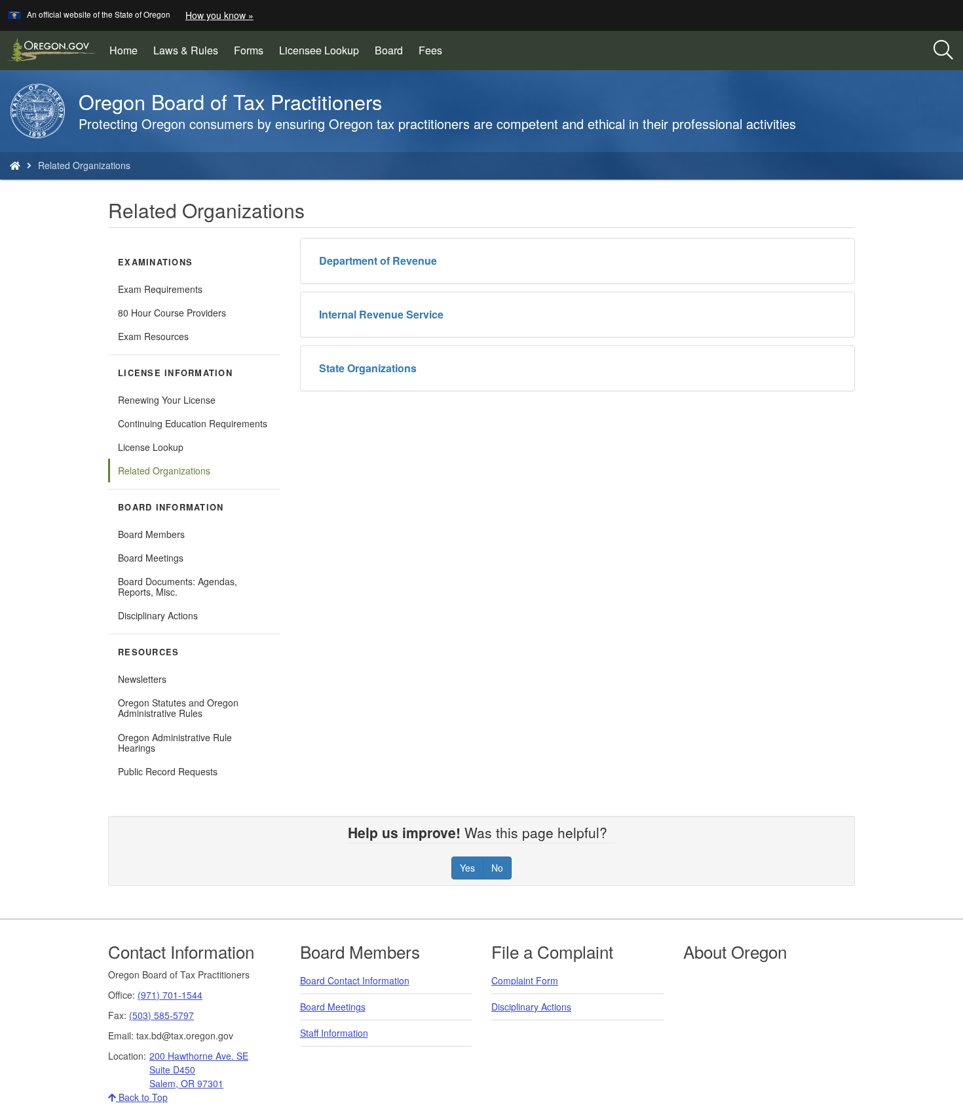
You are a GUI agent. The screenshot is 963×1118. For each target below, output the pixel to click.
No (497, 867)
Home (123, 50)
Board (389, 50)
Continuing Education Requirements (192, 423)
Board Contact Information (354, 980)
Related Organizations (164, 470)
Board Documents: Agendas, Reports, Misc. (177, 586)
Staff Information (334, 1032)
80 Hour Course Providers (172, 312)
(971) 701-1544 (170, 994)
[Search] (943, 50)
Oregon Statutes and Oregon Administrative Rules (178, 708)
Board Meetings (150, 557)
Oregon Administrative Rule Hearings (175, 742)
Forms (248, 50)
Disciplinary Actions (158, 615)
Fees (430, 50)
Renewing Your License (167, 399)
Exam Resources (153, 336)
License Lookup (150, 446)
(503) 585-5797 (161, 1015)
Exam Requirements (160, 289)
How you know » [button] (219, 15)
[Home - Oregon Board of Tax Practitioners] (15, 165)
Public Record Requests (167, 771)
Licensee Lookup (323, 55)
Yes (467, 867)
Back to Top (142, 1097)
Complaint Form (524, 980)
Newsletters (142, 678)
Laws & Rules (185, 50)
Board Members (151, 534)
